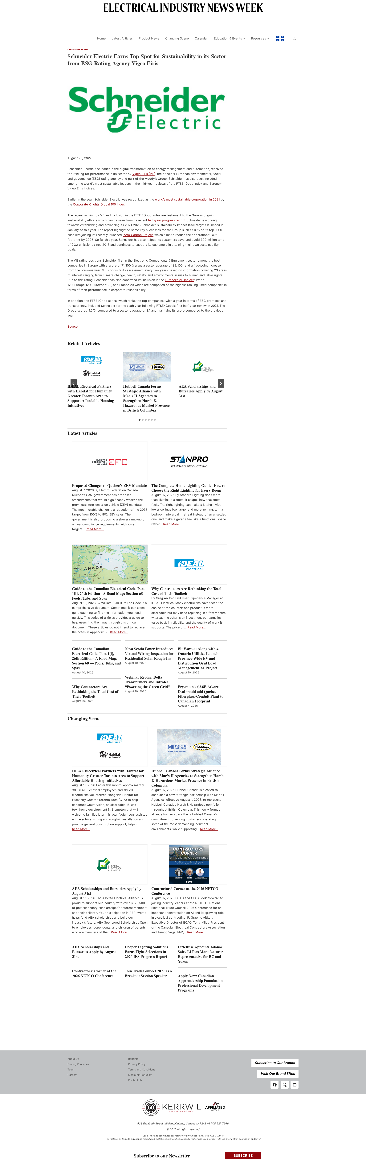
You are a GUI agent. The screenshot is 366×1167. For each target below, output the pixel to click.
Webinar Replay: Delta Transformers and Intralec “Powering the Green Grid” (147, 682)
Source (72, 326)
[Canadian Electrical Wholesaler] (79, 39)
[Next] (221, 383)
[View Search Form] (294, 38)
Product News (149, 38)
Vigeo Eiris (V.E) (143, 174)
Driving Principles (78, 1064)
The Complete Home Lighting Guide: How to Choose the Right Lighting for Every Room (188, 488)
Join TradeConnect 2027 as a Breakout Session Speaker (148, 973)
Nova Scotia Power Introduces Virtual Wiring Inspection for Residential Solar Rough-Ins (149, 653)
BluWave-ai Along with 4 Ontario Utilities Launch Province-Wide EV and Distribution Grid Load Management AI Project (198, 658)
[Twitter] (285, 1085)
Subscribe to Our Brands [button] (275, 1063)
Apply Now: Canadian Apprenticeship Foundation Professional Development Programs (200, 982)
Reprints (133, 1058)
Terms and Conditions (141, 1069)
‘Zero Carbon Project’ (138, 235)
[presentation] (91, 367)
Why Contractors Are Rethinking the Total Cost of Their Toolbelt (186, 591)
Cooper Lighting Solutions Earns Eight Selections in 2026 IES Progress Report (147, 952)
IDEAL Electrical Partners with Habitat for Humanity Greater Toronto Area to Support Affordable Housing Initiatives (90, 395)
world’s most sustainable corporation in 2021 (187, 199)
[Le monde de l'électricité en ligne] (280, 38)
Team (70, 1069)
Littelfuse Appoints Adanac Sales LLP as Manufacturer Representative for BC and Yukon (200, 954)
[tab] (139, 420)
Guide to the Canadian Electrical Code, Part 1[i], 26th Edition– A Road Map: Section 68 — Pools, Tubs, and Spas (110, 593)
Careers (72, 1074)
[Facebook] (274, 1085)
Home (101, 38)
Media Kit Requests (140, 1074)
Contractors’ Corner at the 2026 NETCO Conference (184, 891)
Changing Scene (177, 38)
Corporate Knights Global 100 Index (99, 204)
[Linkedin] (295, 1085)
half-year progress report (166, 220)
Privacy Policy (137, 1064)
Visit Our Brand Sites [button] (278, 1074)
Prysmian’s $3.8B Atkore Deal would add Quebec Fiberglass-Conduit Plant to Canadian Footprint (200, 693)
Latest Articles (122, 38)
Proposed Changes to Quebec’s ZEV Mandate (109, 485)
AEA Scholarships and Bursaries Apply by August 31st (201, 391)
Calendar (201, 38)
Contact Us (135, 1080)
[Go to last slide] (74, 383)
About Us (73, 1058)
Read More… (95, 529)
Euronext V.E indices (179, 280)
